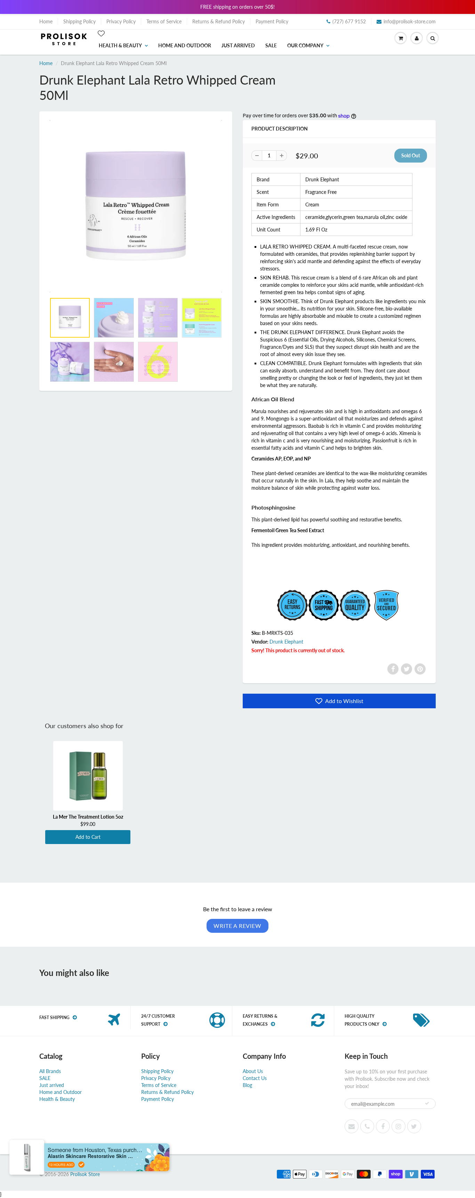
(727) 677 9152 (349, 21)
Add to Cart (87, 837)
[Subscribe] (427, 1103)
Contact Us (255, 1078)
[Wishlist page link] (101, 33)
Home (46, 21)
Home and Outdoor (184, 45)
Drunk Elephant (286, 642)
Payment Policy (272, 21)
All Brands (50, 1071)
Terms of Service (164, 21)
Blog (247, 1085)
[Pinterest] (420, 669)
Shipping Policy (79, 21)
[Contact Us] (367, 1126)
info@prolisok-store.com (410, 21)
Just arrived (238, 45)
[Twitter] (406, 669)
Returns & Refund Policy (218, 21)
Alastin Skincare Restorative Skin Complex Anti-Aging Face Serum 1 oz (91, 1156)
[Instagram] (398, 1126)
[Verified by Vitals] (81, 1164)
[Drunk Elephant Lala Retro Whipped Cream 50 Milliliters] (136, 206)
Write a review (237, 925)
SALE (271, 45)
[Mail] (352, 1126)
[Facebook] (392, 669)
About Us (253, 1071)
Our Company (305, 45)
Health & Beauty (120, 45)
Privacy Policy (121, 21)
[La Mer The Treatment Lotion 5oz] (87, 776)
